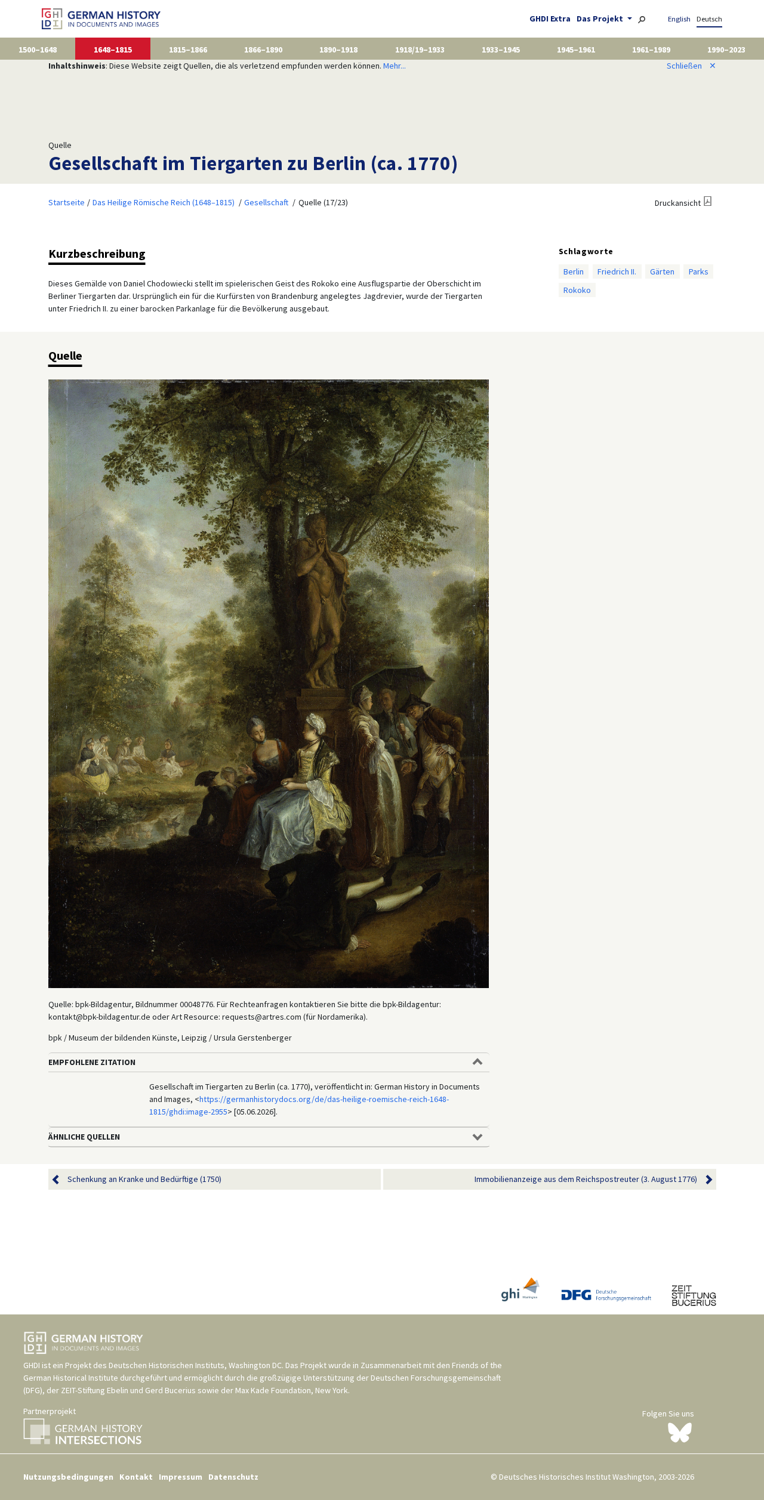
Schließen (691, 65)
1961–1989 (651, 49)
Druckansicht (678, 202)
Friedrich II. (616, 271)
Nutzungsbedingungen (68, 1476)
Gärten (662, 271)
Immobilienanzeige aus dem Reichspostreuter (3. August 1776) (586, 1179)
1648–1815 (113, 49)
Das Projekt (601, 18)
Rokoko (577, 290)
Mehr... (394, 65)
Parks (698, 271)
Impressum (180, 1476)
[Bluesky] (680, 1431)
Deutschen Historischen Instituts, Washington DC (195, 1365)
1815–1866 (188, 49)
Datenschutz (233, 1476)
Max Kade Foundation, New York (291, 1390)
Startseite (66, 202)
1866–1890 (263, 49)
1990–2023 (726, 49)
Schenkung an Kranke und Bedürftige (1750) (144, 1179)
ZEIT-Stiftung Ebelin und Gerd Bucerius (128, 1390)
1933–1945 (501, 49)
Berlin (573, 271)
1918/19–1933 (420, 49)
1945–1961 (576, 49)
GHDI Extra (550, 18)
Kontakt (136, 1476)
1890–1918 (338, 49)
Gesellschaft (266, 202)
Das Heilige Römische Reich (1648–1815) (164, 202)
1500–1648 (38, 49)
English (679, 18)
